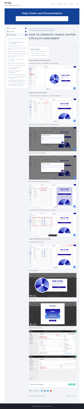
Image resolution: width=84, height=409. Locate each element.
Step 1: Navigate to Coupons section (38, 51)
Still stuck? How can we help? (38, 396)
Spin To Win (54, 28)
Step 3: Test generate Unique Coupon (39, 55)
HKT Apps (8, 3)
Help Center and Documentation (41, 28)
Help (71, 4)
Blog (77, 4)
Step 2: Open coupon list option (37, 53)
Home (53, 4)
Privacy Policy (62, 4)
